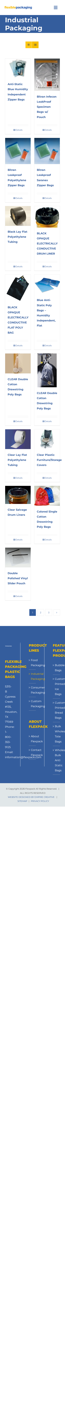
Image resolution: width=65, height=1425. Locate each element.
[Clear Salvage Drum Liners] (18, 495)
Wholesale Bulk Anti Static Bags (56, 760)
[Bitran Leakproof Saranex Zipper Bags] (47, 151)
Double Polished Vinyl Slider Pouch (18, 578)
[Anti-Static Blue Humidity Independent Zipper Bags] (18, 68)
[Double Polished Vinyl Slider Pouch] (18, 557)
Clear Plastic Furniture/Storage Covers (49, 460)
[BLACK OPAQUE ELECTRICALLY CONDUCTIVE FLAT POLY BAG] (18, 288)
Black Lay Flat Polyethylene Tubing (17, 236)
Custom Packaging (32, 704)
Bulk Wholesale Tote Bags (56, 734)
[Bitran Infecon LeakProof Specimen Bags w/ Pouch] (47, 75)
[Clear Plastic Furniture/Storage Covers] (47, 439)
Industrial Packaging (32, 676)
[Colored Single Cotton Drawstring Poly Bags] (47, 496)
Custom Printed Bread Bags (56, 710)
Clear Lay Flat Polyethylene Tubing (17, 460)
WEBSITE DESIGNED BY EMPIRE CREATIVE (31, 797)
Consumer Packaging (32, 690)
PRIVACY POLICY (40, 801)
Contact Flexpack (32, 752)
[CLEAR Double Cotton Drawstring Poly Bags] (18, 363)
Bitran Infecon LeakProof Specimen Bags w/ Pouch (46, 107)
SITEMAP (22, 801)
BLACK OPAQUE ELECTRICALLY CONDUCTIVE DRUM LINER (47, 243)
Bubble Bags (56, 668)
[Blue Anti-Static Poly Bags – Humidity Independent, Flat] (47, 284)
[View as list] (35, 45)
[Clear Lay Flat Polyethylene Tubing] (18, 439)
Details (19, 130)
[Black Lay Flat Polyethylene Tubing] (18, 216)
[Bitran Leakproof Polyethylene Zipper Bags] (18, 151)
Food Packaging (32, 663)
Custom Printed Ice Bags (56, 686)
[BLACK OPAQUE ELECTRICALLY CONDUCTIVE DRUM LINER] (47, 217)
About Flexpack (32, 739)
